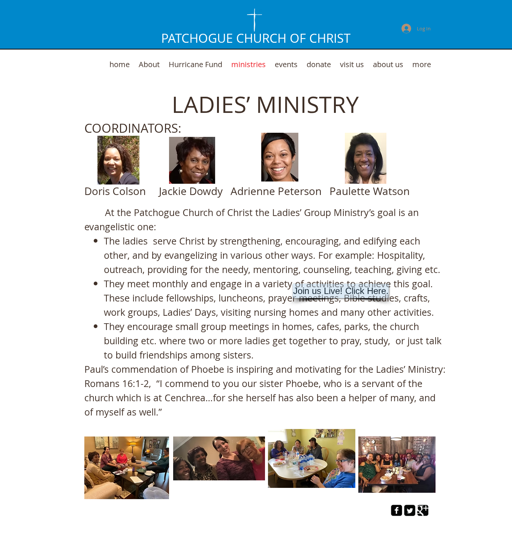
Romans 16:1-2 (116, 383)
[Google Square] (422, 510)
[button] (341, 291)
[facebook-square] (396, 510)
